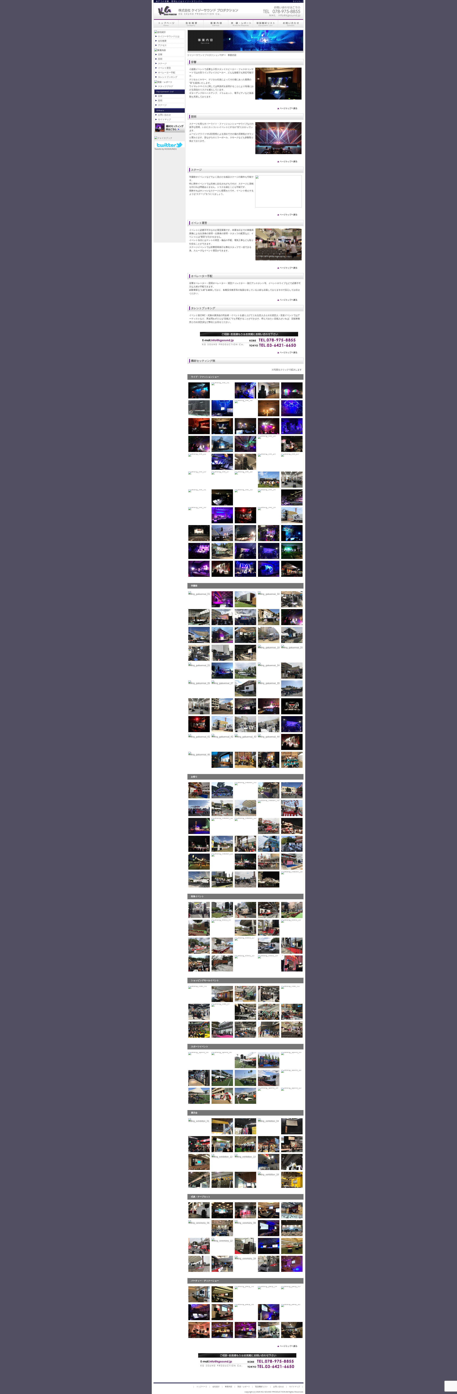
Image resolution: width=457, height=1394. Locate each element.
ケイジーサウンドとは (168, 36)
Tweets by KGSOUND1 (165, 149)
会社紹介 (216, 1387)
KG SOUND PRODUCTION (273, 1392)
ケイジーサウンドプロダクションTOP (205, 55)
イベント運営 (164, 68)
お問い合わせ (164, 115)
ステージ (162, 63)
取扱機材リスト (261, 1387)
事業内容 (228, 1387)
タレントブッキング (167, 77)
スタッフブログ (165, 86)
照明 (160, 59)
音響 (160, 54)
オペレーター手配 (166, 72)
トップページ (201, 1387)
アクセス (162, 45)
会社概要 (162, 41)
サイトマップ (300, 1)
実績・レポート (243, 1387)
